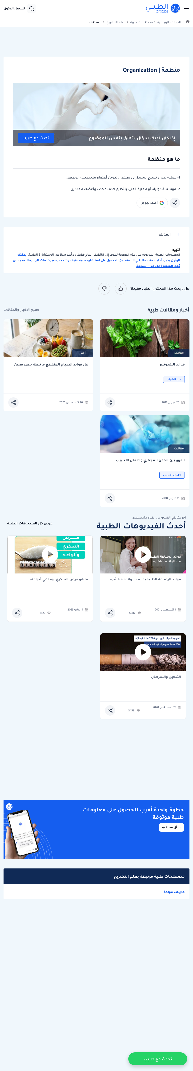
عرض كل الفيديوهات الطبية (29, 523)
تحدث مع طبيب (35, 138)
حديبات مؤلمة (174, 891)
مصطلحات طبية (141, 22)
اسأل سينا (173, 827)
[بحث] (31, 8)
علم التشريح (115, 22)
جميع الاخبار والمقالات (21, 309)
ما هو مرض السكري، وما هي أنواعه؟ (59, 579)
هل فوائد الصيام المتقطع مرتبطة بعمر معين (51, 364)
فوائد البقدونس (171, 364)
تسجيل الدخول (14, 8)
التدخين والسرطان (166, 677)
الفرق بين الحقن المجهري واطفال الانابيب (150, 460)
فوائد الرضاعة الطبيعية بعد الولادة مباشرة (145, 579)
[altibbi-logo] (163, 8)
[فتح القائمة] (185, 8)
